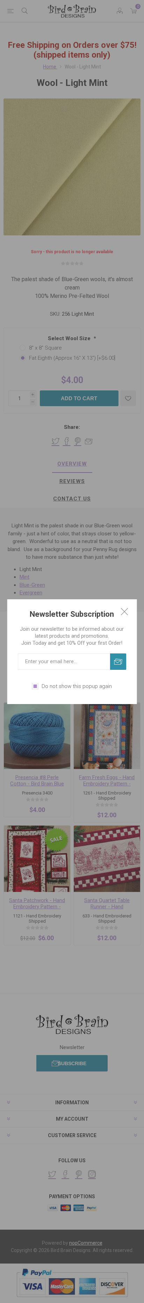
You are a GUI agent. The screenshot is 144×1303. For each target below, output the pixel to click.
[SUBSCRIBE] (118, 661)
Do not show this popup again (77, 686)
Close (124, 611)
